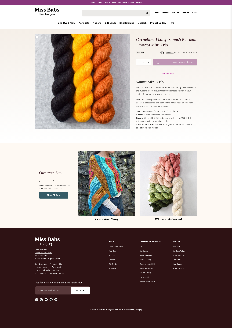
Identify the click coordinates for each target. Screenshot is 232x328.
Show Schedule (146, 255)
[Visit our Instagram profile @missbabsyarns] (41, 299)
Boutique (112, 268)
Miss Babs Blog (145, 260)
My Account (144, 277)
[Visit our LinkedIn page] (51, 299)
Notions (112, 255)
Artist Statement (179, 255)
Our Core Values (179, 251)
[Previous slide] (42, 181)
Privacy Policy (178, 268)
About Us (176, 247)
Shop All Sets (53, 195)
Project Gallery (145, 273)
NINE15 (120, 310)
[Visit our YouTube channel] (46, 299)
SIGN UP (80, 290)
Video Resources (146, 268)
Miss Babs (101, 310)
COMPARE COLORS (162, 13)
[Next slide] (51, 181)
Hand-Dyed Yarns (116, 247)
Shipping (170, 52)
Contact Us (177, 260)
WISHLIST (175, 13)
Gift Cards (112, 264)
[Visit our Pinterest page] (55, 299)
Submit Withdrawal (147, 282)
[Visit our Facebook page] (36, 299)
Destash (112, 260)
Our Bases (144, 251)
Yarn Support (178, 264)
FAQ (141, 247)
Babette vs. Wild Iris (147, 264)
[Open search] (116, 13)
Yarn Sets (112, 251)
